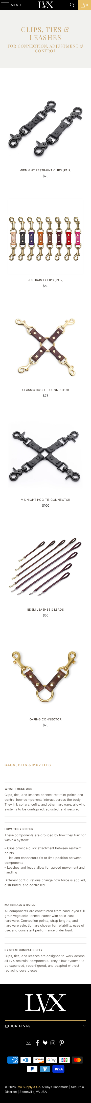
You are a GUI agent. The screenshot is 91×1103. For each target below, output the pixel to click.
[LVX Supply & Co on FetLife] (45, 1043)
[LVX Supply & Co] (45, 5)
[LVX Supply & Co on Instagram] (53, 1043)
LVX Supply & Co (28, 1087)
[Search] (72, 5)
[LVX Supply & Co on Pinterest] (62, 1043)
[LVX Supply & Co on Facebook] (37, 1043)
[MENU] (2, 5)
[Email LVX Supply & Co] (29, 1043)
